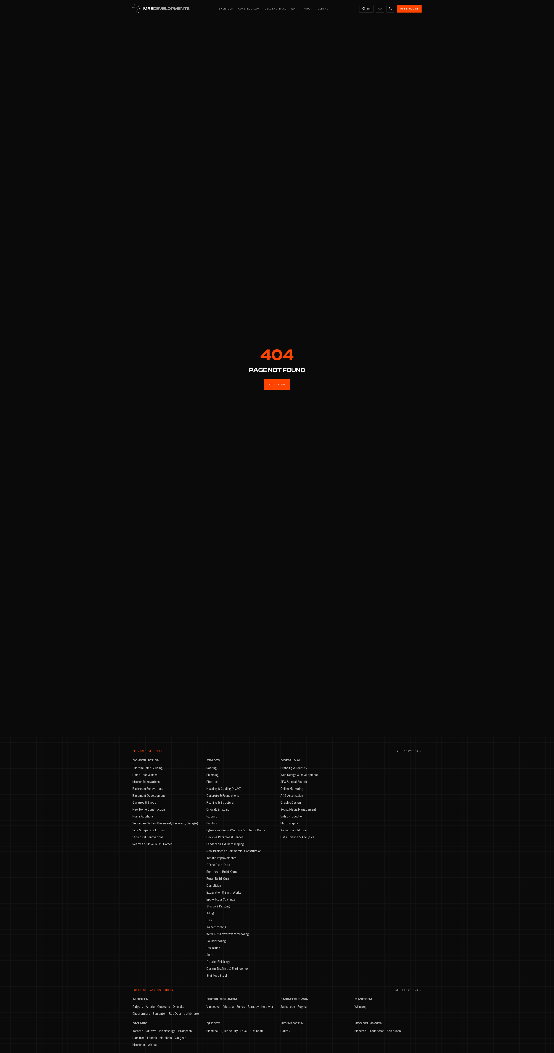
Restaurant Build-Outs (221, 872)
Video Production (291, 816)
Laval (244, 1031)
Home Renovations (145, 775)
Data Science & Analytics (297, 837)
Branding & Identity (293, 768)
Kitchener (138, 1045)
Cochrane (163, 1007)
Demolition (213, 886)
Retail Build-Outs (218, 879)
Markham (165, 1038)
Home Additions (143, 816)
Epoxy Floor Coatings (220, 899)
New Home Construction (148, 809)
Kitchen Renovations (146, 782)
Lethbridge (191, 1014)
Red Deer (175, 1014)
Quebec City (229, 1031)
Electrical (212, 782)
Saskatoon (287, 1007)
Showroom (226, 8)
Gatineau (256, 1031)
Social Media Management (298, 809)
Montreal (212, 1031)
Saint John (394, 1031)
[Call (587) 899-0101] (390, 9)
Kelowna (267, 1007)
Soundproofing (216, 941)
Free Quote (409, 8)
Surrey (241, 1007)
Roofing (211, 768)
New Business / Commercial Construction (233, 851)
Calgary (137, 1007)
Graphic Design (290, 803)
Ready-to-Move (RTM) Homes (152, 844)
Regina (302, 1007)
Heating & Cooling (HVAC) (223, 789)
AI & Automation (291, 796)
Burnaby (253, 1007)
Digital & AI (275, 8)
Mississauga (167, 1031)
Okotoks (178, 1007)
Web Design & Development (299, 775)
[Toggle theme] (380, 9)
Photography (289, 823)
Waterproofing (216, 927)
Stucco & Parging (218, 906)
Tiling (210, 913)
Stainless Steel (216, 976)
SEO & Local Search (293, 782)
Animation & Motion (293, 830)
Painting (211, 823)
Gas (209, 920)
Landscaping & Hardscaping (225, 844)
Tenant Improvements (221, 858)
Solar (210, 955)
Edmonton (159, 1014)
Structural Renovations (147, 837)
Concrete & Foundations (222, 796)
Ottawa (151, 1031)
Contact (324, 8)
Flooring (211, 816)
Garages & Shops (144, 803)
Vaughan (180, 1038)
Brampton (185, 1031)
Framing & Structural (220, 803)
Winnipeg (360, 1007)
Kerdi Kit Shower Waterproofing (227, 934)
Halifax (285, 1031)
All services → (409, 751)
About (308, 8)
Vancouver (213, 1007)
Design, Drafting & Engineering (227, 969)
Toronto (137, 1031)
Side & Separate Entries (148, 830)
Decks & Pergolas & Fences (224, 837)
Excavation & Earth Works (223, 892)
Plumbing (212, 775)
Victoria (228, 1007)
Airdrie (150, 1007)
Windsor (153, 1045)
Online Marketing (291, 789)
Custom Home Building (147, 768)
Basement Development (148, 796)
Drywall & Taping (218, 809)
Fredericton (376, 1031)
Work (294, 8)
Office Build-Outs (218, 865)
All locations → (408, 990)
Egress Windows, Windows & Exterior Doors (235, 830)
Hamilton (138, 1038)
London (152, 1038)
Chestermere (141, 1014)
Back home (277, 384)
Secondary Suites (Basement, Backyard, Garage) (165, 823)
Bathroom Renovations (147, 789)
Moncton (360, 1031)
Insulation (213, 948)
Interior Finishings (218, 962)
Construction (248, 8)
